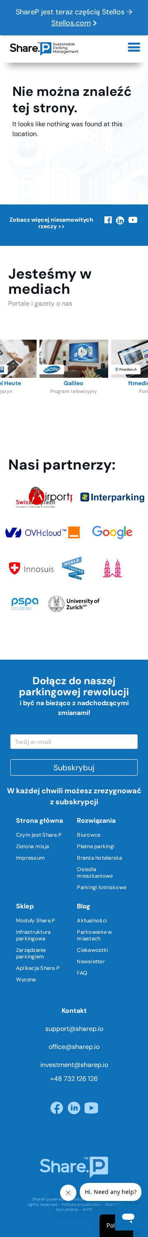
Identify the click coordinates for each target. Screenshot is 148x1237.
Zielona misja (32, 846)
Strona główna (39, 820)
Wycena (26, 979)
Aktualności (92, 920)
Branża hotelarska (99, 857)
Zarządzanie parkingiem (31, 953)
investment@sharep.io (74, 1064)
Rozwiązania (96, 820)
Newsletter (91, 961)
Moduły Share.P (36, 920)
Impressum (30, 857)
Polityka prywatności (81, 1204)
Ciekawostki (92, 949)
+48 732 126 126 (74, 1078)
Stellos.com (71, 23)
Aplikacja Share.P (38, 968)
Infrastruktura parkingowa (33, 935)
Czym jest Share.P (39, 834)
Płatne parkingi (95, 846)
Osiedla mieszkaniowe (95, 872)
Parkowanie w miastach (94, 935)
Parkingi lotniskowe (101, 887)
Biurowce (88, 834)
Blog (83, 906)
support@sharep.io (74, 1028)
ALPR (87, 1209)
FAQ (82, 972)
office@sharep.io (74, 1046)
